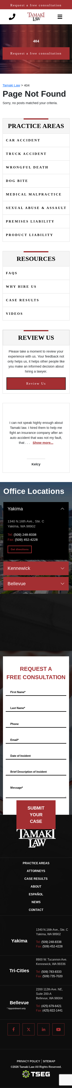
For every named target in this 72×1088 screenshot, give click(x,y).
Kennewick (19, 568)
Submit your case (36, 814)
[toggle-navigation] (60, 17)
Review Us (36, 383)
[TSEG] (36, 1074)
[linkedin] (43, 1029)
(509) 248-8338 (25, 534)
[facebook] (14, 1029)
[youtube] (58, 1029)
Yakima (15, 508)
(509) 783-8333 (51, 971)
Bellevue (17, 583)
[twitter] (29, 1029)
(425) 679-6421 (51, 1006)
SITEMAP (49, 1061)
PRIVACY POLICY (28, 1061)
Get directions (20, 549)
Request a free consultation (36, 5)
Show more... (43, 443)
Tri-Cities (19, 970)
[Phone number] (12, 16)
